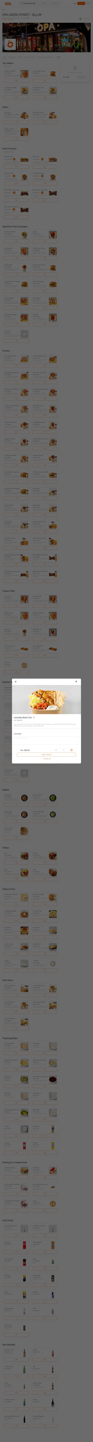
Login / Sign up (46, 754)
